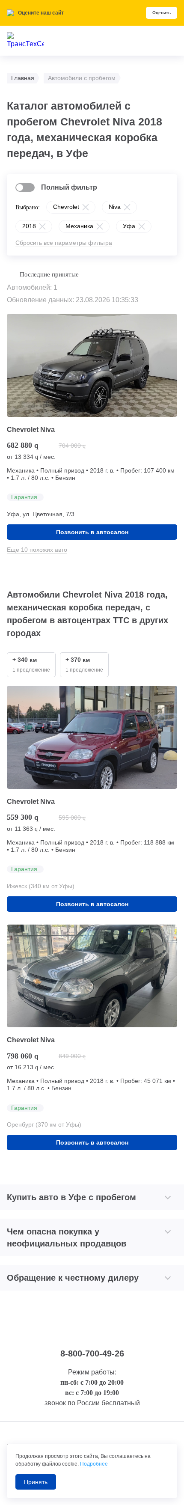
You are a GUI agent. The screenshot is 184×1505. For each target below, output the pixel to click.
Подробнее (94, 1464)
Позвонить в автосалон (92, 532)
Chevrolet (66, 206)
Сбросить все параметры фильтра (63, 242)
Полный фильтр (69, 187)
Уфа (129, 226)
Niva (115, 206)
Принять (35, 1481)
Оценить (161, 12)
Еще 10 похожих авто (37, 549)
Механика (79, 226)
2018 (29, 226)
